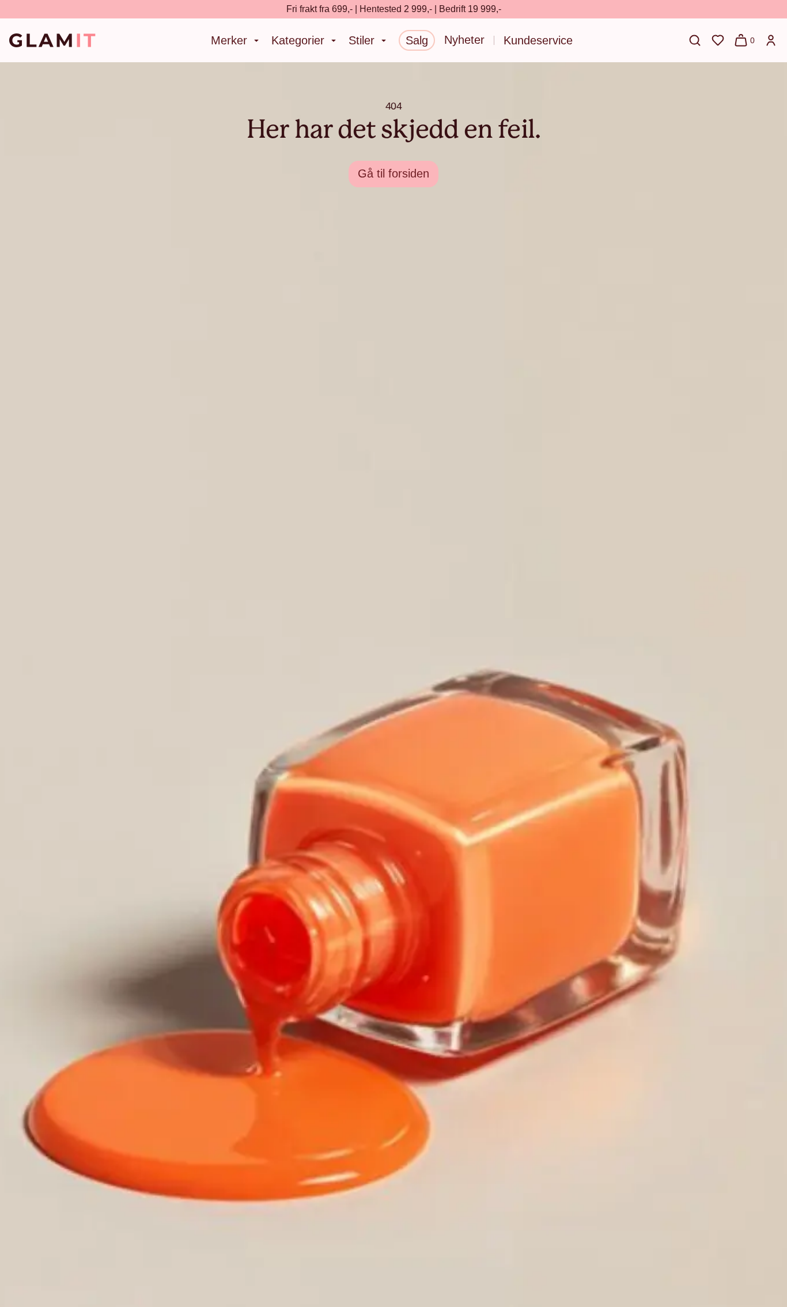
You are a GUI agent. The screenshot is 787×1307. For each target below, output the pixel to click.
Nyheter (464, 39)
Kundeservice (538, 40)
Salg (417, 40)
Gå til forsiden (393, 173)
